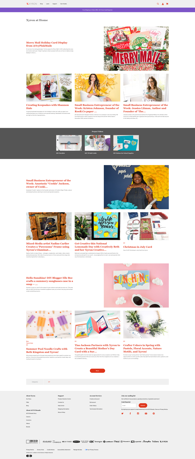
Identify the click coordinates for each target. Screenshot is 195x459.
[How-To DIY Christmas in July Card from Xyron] (146, 226)
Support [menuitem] (55, 3)
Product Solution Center (64, 399)
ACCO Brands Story (31, 413)
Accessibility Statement (64, 449)
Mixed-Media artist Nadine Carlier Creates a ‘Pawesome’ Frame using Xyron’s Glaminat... (47, 246)
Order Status (93, 405)
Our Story (28, 399)
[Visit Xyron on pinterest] (157, 413)
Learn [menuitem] (47, 3)
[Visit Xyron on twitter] (125, 413)
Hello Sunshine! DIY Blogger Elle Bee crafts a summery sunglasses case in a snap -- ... (49, 281)
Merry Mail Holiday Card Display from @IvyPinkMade (46, 44)
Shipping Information (63, 409)
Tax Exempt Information (96, 409)
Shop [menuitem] (41, 3)
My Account (93, 402)
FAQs (27, 402)
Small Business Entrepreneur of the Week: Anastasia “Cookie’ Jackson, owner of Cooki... (48, 183)
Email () (125, 402)
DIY (124, 243)
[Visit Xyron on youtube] (149, 414)
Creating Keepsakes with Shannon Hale (47, 107)
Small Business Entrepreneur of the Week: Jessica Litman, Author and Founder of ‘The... (145, 108)
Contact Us (61, 402)
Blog (27, 341)
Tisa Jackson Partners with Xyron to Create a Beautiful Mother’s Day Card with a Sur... (97, 348)
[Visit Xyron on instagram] (141, 413)
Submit (143, 405)
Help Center (61, 405)
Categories (35, 382)
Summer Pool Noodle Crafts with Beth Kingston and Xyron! (46, 350)
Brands (28, 426)
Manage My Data (77, 449)
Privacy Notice (164, 409)
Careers (28, 416)
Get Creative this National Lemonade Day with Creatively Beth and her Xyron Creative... (97, 246)
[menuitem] (162, 4)
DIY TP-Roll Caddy (91, 153)
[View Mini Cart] (167, 4)
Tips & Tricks (29, 343)
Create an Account (95, 399)
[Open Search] (157, 4)
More (97, 370)
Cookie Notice (51, 449)
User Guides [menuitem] (63, 3)
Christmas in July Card (137, 246)
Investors (28, 420)
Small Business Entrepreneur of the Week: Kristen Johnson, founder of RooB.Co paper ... (97, 108)
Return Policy (61, 412)
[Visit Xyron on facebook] (133, 413)
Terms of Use (40, 449)
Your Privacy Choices (92, 449)
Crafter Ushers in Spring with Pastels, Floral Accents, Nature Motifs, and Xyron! (142, 348)
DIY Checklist (60, 153)
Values (28, 423)
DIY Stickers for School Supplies (123, 153)
